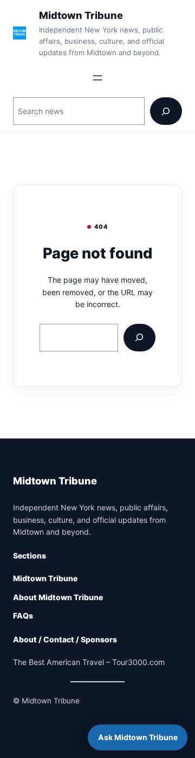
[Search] (166, 111)
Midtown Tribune (81, 15)
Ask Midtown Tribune (138, 737)
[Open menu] (97, 77)
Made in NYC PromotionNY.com (68, 725)
